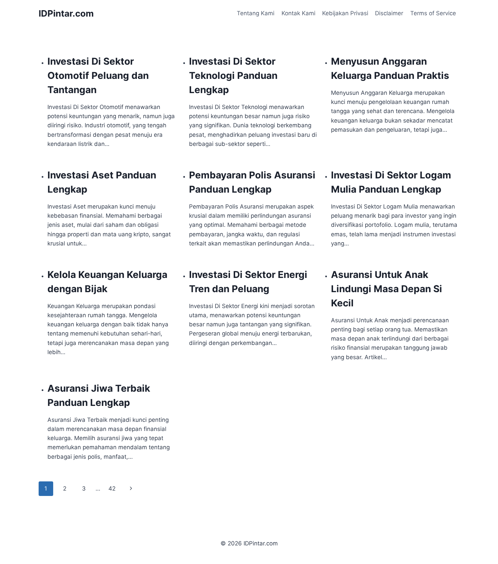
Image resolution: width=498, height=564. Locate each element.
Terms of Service (433, 13)
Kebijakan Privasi (345, 13)
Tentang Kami (255, 13)
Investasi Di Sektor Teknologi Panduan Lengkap (233, 75)
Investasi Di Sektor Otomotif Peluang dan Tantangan (98, 75)
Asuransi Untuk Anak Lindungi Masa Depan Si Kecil (386, 289)
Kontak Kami (298, 13)
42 (112, 488)
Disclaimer (389, 13)
